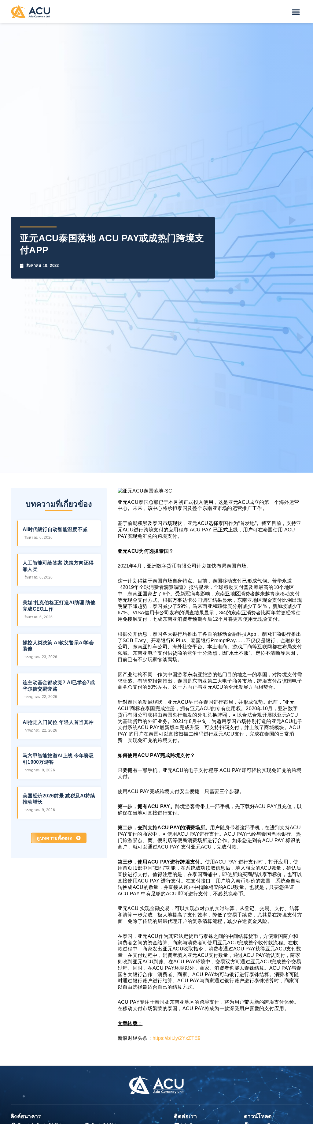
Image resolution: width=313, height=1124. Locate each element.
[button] (295, 11)
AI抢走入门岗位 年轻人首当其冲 (58, 722)
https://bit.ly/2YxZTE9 (177, 1038)
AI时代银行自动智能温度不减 (55, 529)
